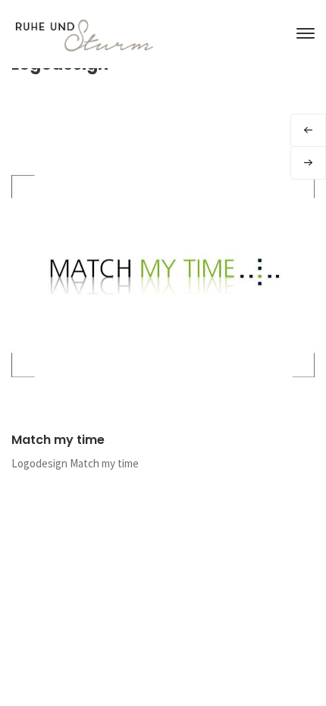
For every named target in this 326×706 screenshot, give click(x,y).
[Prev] (308, 130)
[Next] (308, 163)
